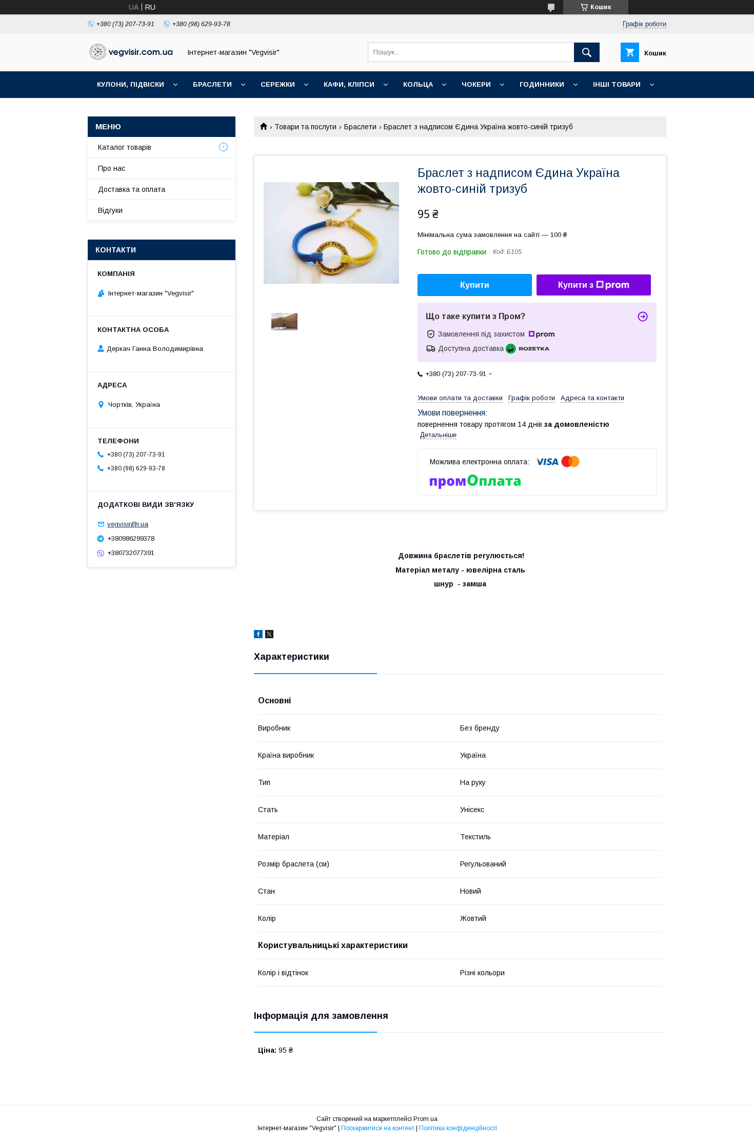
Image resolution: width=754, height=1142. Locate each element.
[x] (269, 636)
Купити (474, 285)
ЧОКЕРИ (476, 84)
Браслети (360, 127)
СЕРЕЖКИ (278, 84)
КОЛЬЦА (418, 84)
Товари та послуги (305, 127)
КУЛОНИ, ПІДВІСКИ (130, 84)
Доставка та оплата (131, 189)
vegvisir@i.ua (127, 524)
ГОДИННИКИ (542, 84)
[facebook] (258, 636)
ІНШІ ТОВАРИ (617, 84)
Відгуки (110, 210)
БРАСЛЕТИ (212, 84)
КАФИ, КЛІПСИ (349, 84)
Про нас (111, 168)
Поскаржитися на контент (377, 1128)
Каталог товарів (124, 147)
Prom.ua (425, 1119)
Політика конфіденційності (458, 1128)
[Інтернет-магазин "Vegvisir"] (131, 57)
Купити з (575, 285)
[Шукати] (587, 52)
